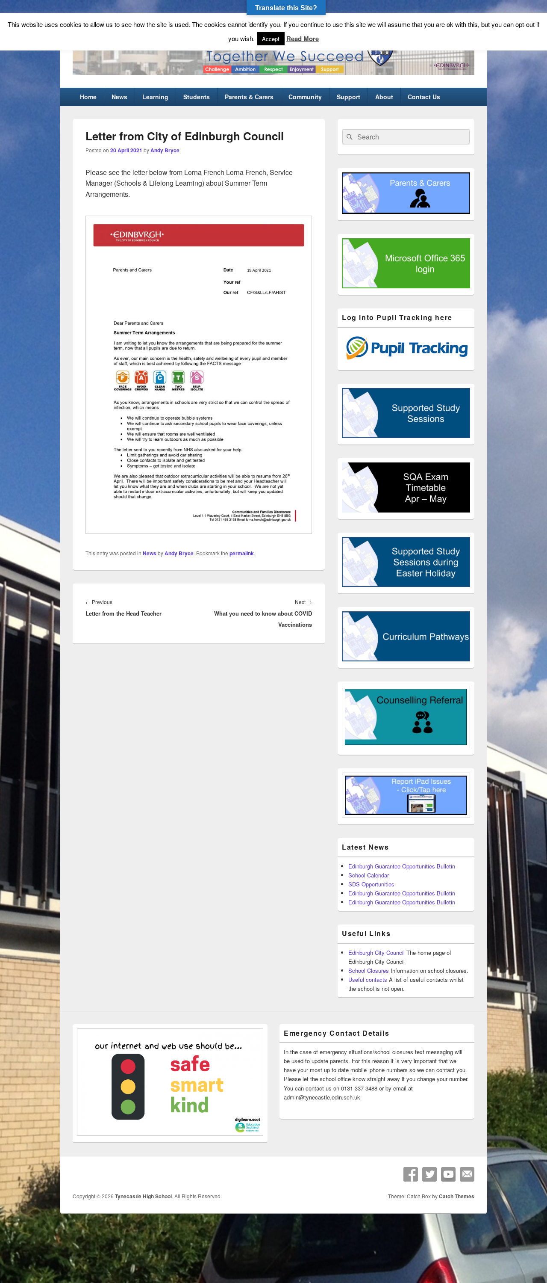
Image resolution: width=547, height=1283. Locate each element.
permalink (241, 553)
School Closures (368, 970)
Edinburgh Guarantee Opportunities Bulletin (401, 866)
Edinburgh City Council (376, 952)
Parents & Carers (249, 96)
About (384, 96)
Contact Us (424, 96)
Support (348, 96)
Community (305, 96)
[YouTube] (448, 1174)
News (119, 96)
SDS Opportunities (371, 884)
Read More (302, 38)
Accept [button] (270, 39)
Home (88, 96)
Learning (155, 96)
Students (196, 96)
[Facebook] (410, 1174)
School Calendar (368, 875)
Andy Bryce (164, 150)
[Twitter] (429, 1174)
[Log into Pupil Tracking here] (406, 361)
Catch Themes (456, 1196)
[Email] (467, 1174)
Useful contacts (367, 979)
